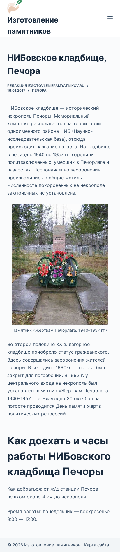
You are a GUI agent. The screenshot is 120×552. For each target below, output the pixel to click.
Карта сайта (96, 545)
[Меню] (110, 18)
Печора (39, 90)
